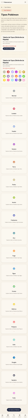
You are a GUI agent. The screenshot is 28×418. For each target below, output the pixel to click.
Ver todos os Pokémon (9, 48)
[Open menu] (25, 2)
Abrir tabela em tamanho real (9, 45)
